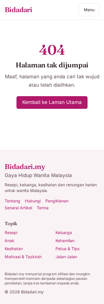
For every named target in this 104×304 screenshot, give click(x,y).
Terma (43, 207)
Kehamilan (65, 240)
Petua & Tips (67, 248)
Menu (89, 9)
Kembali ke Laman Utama (52, 102)
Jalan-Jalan (66, 256)
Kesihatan (14, 248)
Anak (9, 240)
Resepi (11, 232)
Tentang (12, 200)
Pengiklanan (56, 200)
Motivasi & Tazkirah (23, 256)
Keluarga (63, 232)
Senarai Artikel (18, 207)
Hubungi (33, 200)
